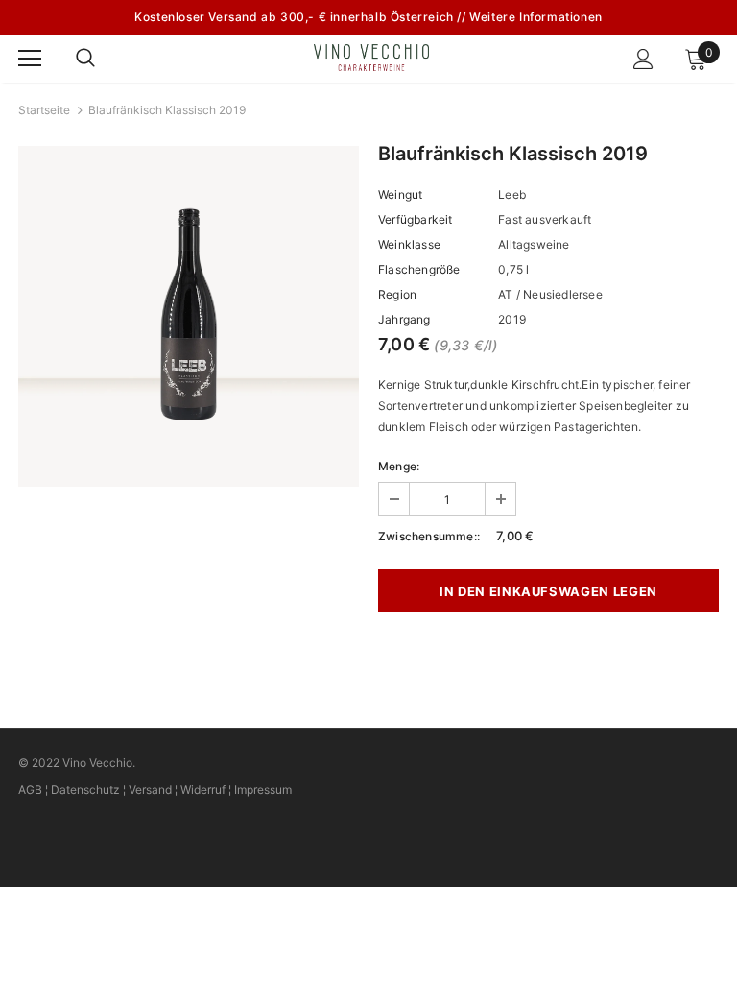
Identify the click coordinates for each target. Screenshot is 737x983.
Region (397, 294)
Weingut (400, 194)
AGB (30, 789)
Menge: (398, 466)
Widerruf (203, 789)
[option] (188, 316)
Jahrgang (404, 319)
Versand (150, 789)
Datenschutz (85, 789)
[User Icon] (643, 59)
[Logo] (371, 57)
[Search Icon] (104, 58)
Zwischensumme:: (429, 536)
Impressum (263, 789)
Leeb (512, 194)
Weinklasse (409, 244)
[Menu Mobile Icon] (29, 58)
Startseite (44, 110)
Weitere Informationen (536, 17)
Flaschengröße (419, 269)
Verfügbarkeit (415, 219)
